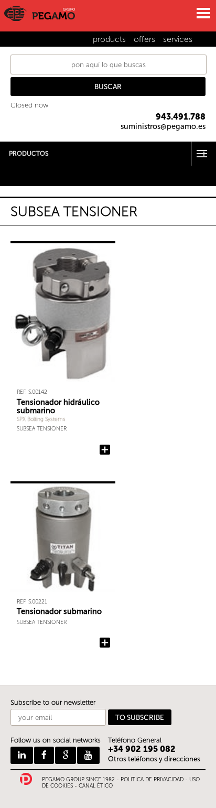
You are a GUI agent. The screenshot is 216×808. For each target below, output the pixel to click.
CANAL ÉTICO (96, 786)
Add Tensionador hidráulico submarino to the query (105, 450)
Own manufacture (29, 182)
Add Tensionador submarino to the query (105, 643)
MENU (203, 13)
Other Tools (18, 175)
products (109, 39)
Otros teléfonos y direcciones (154, 759)
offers (144, 39)
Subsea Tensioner (42, 428)
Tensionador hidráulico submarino (58, 406)
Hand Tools (18, 169)
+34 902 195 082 (142, 749)
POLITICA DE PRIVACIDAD (152, 780)
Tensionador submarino (59, 611)
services (177, 39)
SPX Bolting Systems (41, 419)
